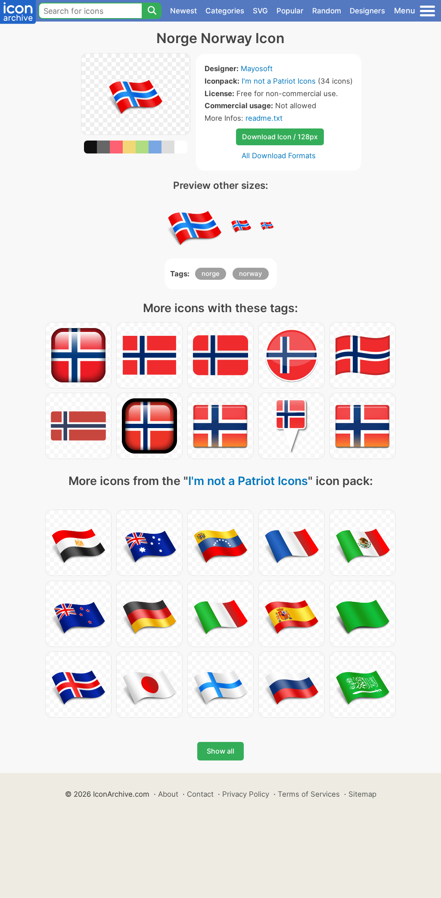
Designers (367, 10)
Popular (290, 10)
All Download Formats (279, 155)
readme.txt (264, 118)
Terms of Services (309, 794)
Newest (183, 10)
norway (250, 273)
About (168, 794)
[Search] (151, 11)
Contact (200, 794)
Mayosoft (257, 68)
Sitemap (362, 794)
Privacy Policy (245, 794)
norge (211, 273)
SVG (260, 10)
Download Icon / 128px (280, 136)
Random (326, 10)
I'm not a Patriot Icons (279, 81)
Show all (220, 751)
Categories (224, 10)
